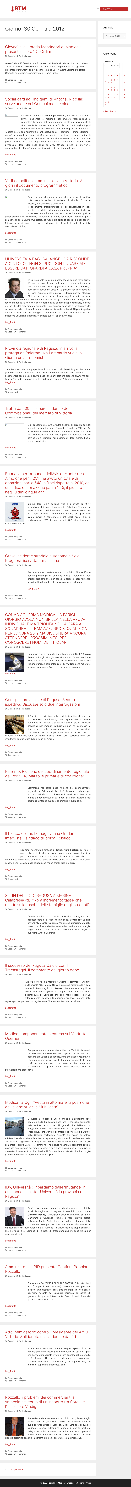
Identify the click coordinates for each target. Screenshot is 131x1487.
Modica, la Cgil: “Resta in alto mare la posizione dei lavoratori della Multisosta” (47, 1104)
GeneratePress (84, 1483)
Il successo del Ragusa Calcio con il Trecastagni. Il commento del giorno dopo (42, 967)
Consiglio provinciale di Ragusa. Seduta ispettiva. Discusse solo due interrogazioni (42, 702)
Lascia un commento (17, 82)
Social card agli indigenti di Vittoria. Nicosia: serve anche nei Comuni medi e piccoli (44, 101)
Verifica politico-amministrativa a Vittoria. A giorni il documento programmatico (44, 183)
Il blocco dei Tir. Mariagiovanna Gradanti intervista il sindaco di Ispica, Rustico (41, 835)
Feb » (113, 111)
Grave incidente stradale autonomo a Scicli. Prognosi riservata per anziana (43, 558)
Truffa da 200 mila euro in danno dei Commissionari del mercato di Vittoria (38, 410)
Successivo (18, 1469)
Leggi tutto (10, 154)
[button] (97, 9)
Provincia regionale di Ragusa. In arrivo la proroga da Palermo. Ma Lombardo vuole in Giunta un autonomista (43, 353)
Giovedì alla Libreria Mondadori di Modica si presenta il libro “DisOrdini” (43, 49)
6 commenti (13, 392)
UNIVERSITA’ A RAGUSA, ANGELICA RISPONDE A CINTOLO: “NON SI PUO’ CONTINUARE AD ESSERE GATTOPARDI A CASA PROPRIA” (47, 263)
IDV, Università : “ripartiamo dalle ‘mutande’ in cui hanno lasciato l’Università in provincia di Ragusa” (45, 1192)
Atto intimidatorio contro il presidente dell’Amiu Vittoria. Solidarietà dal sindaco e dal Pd (46, 1334)
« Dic (105, 111)
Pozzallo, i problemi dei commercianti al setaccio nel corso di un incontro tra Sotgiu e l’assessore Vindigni (45, 1402)
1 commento (13, 755)
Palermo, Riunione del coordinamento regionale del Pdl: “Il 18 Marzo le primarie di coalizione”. (47, 773)
